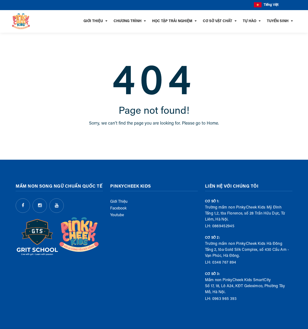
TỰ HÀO (249, 21)
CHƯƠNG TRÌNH (127, 21)
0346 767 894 (224, 263)
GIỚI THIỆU (93, 21)
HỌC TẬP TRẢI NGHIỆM (172, 21)
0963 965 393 (224, 299)
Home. (213, 123)
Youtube (117, 215)
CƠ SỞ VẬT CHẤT (217, 21)
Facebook (118, 208)
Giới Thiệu (119, 202)
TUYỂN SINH (278, 21)
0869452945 (223, 226)
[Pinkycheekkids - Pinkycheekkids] (21, 21)
